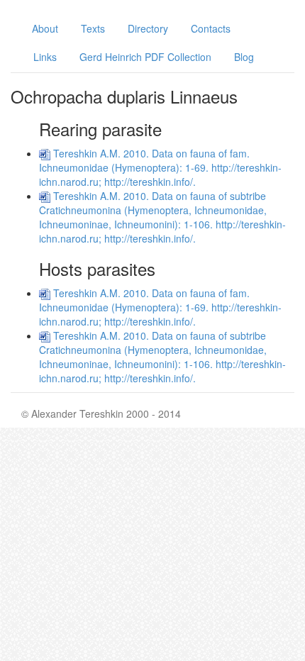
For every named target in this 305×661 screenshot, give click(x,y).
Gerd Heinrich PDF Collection (145, 57)
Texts (93, 28)
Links (45, 57)
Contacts (211, 28)
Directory (148, 28)
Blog (244, 57)
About (45, 28)
